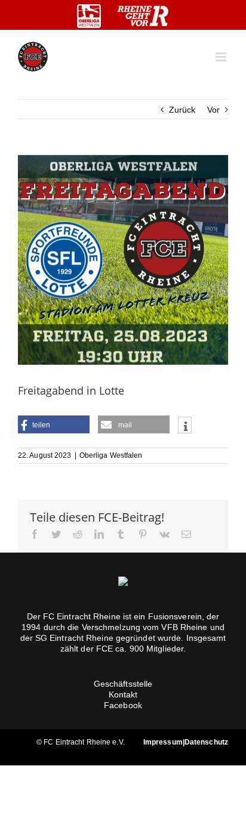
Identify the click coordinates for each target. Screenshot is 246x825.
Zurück (182, 109)
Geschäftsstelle (123, 683)
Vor (213, 109)
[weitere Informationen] (185, 426)
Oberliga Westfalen (111, 455)
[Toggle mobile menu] (222, 57)
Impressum (163, 742)
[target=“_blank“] (89, 16)
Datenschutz (206, 742)
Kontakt (123, 694)
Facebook (123, 705)
